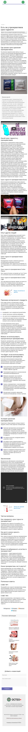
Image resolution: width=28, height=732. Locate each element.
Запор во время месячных (19, 507)
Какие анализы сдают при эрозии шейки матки (13, 664)
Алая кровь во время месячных (13, 652)
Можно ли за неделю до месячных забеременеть (14, 628)
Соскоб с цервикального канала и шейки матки (14, 640)
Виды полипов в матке (19, 291)
